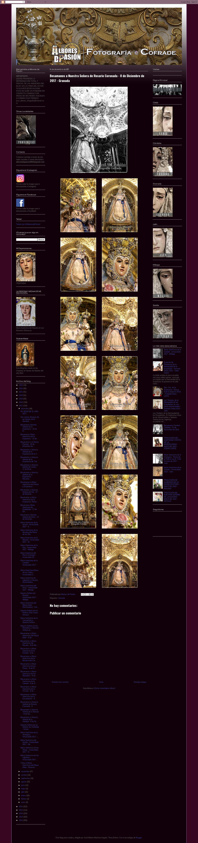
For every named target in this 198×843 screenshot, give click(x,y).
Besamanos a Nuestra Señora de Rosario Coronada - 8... (29, 704)
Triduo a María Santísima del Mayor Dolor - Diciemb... (29, 765)
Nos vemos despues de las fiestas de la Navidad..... (29, 419)
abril (23, 792)
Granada (61, 598)
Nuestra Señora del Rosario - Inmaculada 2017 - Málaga (28, 596)
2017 (21, 406)
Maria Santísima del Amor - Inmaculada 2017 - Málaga (28, 588)
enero (23, 802)
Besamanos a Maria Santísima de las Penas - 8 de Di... (28, 666)
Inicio (101, 682)
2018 (21, 402)
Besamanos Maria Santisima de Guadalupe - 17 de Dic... (28, 508)
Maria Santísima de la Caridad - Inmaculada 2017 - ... (29, 564)
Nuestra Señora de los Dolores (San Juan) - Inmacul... (29, 613)
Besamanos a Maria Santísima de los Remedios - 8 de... (28, 674)
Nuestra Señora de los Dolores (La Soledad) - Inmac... (29, 727)
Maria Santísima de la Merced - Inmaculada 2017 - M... (29, 540)
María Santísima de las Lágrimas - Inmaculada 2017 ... (29, 757)
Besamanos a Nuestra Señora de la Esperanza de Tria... (29, 459)
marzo (24, 795)
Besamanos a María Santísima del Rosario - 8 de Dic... (29, 643)
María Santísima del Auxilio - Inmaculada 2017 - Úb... (29, 742)
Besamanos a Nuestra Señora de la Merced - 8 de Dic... (29, 712)
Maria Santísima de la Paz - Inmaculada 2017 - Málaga (29, 547)
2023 (21, 385)
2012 (21, 820)
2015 (21, 810)
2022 (21, 388)
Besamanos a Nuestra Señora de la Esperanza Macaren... (29, 475)
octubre (24, 775)
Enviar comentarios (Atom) (104, 688)
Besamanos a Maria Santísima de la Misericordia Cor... (28, 658)
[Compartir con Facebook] (89, 594)
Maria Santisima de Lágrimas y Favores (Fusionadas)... (29, 580)
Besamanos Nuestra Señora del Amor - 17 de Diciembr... (29, 517)
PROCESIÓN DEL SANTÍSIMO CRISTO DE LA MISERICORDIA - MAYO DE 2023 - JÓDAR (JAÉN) (172, 443)
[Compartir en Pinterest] (92, 594)
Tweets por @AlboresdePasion (28, 224)
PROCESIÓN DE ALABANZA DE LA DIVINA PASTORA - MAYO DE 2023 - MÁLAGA (172, 484)
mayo (23, 789)
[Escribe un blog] (84, 594)
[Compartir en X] (87, 594)
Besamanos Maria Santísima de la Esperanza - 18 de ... (29, 436)
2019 (21, 399)
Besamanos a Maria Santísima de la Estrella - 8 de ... (28, 651)
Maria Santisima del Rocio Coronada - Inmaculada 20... (28, 555)
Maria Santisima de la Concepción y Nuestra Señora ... (28, 620)
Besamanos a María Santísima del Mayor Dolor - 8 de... (29, 635)
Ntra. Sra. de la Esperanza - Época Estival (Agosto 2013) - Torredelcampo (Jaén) (172, 392)
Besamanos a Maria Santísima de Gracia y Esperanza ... (29, 484)
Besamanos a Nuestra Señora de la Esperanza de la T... (29, 452)
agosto (24, 782)
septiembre (25, 778)
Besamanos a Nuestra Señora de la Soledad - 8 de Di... (29, 719)
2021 (21, 392)
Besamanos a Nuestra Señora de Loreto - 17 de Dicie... (29, 467)
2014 (21, 813)
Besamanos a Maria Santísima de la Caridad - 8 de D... (28, 681)
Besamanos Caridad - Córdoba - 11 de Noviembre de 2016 (172, 427)
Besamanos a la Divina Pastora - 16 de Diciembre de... (29, 444)
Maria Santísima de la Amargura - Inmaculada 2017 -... (29, 734)
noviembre (25, 771)
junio (23, 785)
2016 (21, 807)
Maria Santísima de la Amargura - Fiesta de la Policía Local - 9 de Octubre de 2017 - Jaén (172, 459)
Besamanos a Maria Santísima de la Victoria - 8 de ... (28, 689)
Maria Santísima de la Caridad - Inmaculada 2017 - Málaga (172, 352)
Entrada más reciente (60, 682)
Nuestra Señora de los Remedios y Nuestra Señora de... (29, 628)
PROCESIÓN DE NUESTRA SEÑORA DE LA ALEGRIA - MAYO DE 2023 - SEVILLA (172, 497)
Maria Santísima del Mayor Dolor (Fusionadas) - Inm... (29, 605)
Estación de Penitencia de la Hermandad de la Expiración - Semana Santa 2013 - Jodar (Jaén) (172, 367)
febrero (24, 799)
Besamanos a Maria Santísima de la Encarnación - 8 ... (28, 696)
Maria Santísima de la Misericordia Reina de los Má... (29, 532)
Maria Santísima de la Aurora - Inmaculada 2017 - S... (29, 524)
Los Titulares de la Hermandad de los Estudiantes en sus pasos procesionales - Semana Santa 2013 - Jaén (172, 405)
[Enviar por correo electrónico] (82, 594)
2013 (21, 817)
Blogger (139, 838)
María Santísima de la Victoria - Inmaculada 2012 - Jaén (172, 469)
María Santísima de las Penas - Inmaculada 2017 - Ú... (29, 750)
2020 (21, 395)
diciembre (25, 409)
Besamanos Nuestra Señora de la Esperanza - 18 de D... (28, 428)
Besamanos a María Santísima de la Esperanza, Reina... (29, 499)
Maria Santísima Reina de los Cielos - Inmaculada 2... (29, 572)
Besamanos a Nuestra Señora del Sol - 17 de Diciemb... (29, 492)
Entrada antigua (140, 682)
